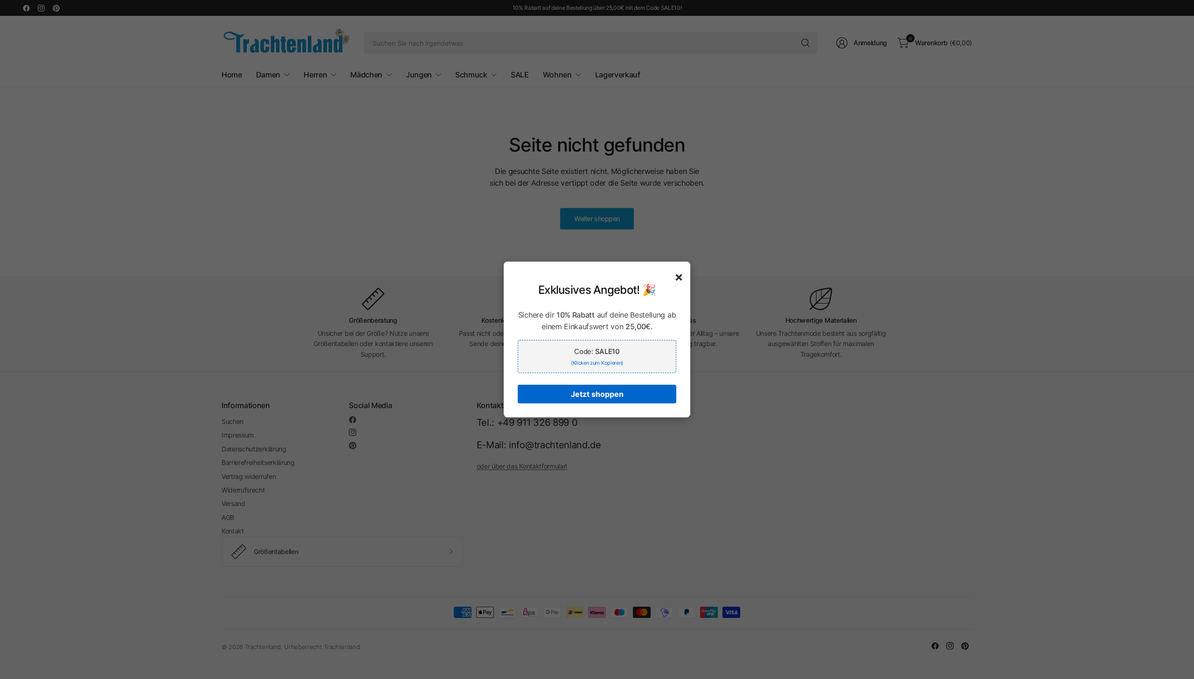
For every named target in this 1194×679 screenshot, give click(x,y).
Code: (597, 356)
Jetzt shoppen (597, 394)
